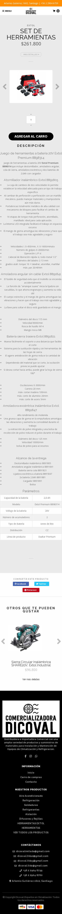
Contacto (31, 782)
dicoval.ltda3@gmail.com (32, 861)
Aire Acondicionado (31, 796)
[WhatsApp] (36, 756)
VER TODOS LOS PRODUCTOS (31, 832)
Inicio (31, 773)
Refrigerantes (31, 810)
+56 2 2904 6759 (33, 870)
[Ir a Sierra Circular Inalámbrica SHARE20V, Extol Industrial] (31, 638)
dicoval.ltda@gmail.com (32, 866)
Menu (8, 11)
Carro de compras (31, 777)
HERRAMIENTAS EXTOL (31, 823)
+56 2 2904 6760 (32, 875)
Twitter (42, 584)
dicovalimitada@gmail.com (32, 851)
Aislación (30, 814)
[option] (31, 86)
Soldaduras (31, 805)
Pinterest (31, 590)
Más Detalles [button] (31, 54)
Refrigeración (31, 800)
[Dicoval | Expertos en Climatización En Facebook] (25, 756)
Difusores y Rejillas (31, 819)
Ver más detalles (31, 679)
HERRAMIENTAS (31, 828)
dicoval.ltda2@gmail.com (32, 856)
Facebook (21, 584)
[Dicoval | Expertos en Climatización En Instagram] (30, 756)
